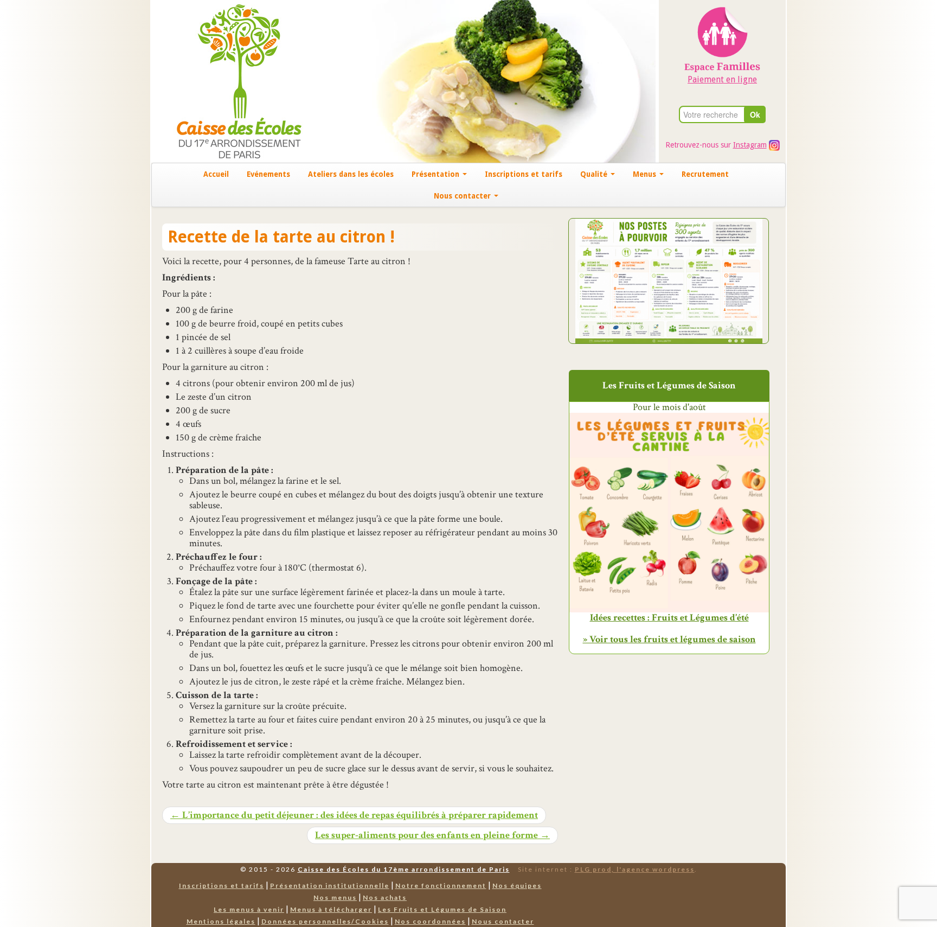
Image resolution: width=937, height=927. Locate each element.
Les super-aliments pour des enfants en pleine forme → (432, 835)
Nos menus (335, 897)
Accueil (216, 174)
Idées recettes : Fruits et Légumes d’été (669, 617)
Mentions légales (221, 921)
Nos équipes (517, 885)
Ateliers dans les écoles (351, 174)
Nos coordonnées (430, 921)
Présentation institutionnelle (329, 885)
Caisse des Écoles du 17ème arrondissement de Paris (404, 869)
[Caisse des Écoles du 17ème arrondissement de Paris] (228, 80)
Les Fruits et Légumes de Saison (442, 909)
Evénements (268, 174)
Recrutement (705, 174)
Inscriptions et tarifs (523, 174)
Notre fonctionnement (440, 885)
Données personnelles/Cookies (325, 921)
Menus (645, 174)
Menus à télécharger (331, 909)
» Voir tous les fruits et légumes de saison (669, 639)
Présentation (436, 174)
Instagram (750, 144)
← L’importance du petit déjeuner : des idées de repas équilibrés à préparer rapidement (354, 815)
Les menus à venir (249, 909)
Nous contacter (463, 195)
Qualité (594, 174)
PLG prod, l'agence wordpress (635, 869)
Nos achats (385, 897)
